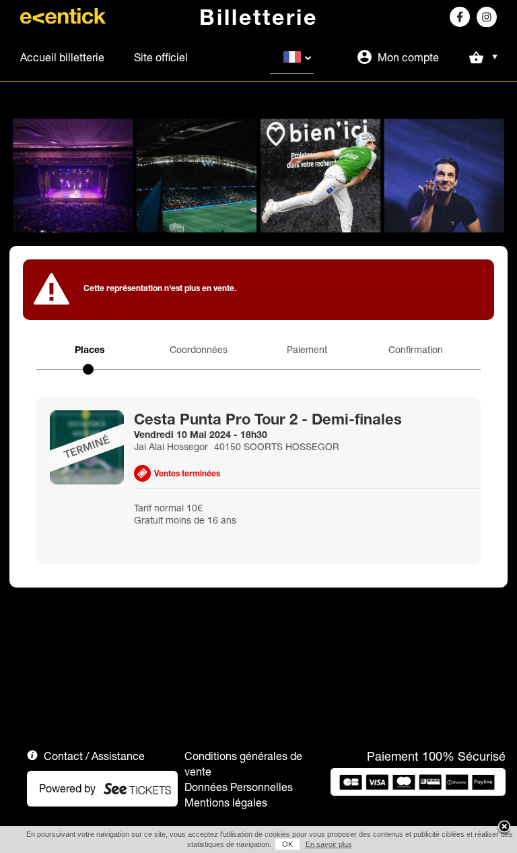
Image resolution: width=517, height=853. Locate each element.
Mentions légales (225, 802)
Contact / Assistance (94, 756)
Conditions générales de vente (243, 763)
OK (287, 844)
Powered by (67, 788)
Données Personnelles (238, 787)
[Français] (292, 57)
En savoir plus (329, 844)
